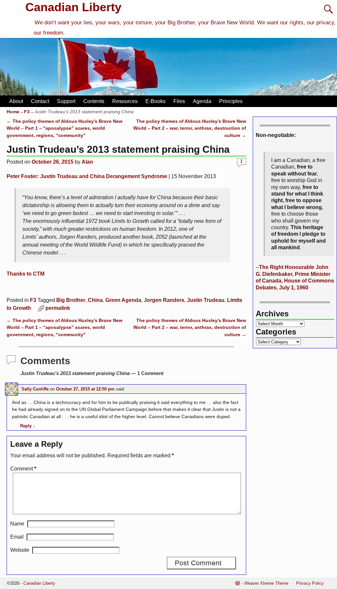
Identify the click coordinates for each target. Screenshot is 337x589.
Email (17, 537)
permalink (57, 308)
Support (66, 101)
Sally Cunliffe (35, 389)
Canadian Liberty (73, 7)
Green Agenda (123, 300)
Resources (125, 101)
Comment (23, 468)
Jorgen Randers (164, 300)
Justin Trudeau (205, 300)
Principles (231, 101)
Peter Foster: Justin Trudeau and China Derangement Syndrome (87, 176)
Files (179, 101)
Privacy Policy (310, 583)
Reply (27, 425)
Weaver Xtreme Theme (266, 583)
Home (13, 111)
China (95, 300)
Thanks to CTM (25, 274)
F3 (27, 111)
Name (17, 523)
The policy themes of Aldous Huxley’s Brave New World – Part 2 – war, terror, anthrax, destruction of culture (189, 128)
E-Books (155, 101)
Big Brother (70, 300)
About (16, 101)
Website (19, 550)
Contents (93, 101)
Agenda (202, 101)
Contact (40, 101)
